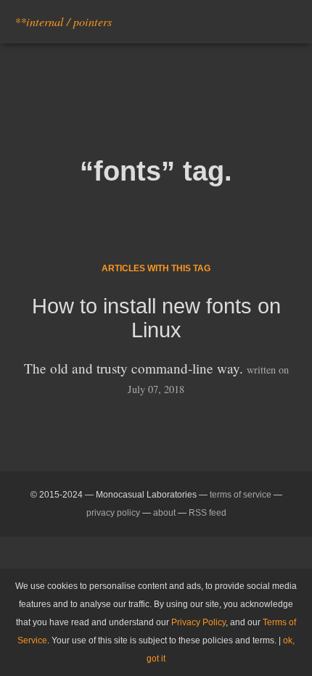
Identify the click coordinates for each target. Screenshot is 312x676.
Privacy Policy (198, 622)
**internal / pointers (63, 21)
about (164, 512)
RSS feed (207, 512)
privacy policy (113, 512)
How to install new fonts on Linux (156, 318)
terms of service (240, 494)
